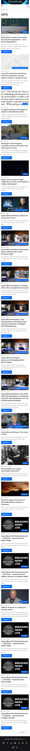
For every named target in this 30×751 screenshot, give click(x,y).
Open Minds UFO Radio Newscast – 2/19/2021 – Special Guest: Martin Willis (14, 538)
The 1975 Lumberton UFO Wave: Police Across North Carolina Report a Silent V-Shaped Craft (14, 75)
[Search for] (28, 6)
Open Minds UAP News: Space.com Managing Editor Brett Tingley (12, 360)
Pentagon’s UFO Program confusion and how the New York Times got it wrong (14, 145)
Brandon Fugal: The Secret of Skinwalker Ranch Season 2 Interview (13, 502)
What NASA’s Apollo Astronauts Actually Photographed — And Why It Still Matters (14, 39)
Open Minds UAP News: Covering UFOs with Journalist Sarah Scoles (15, 287)
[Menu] (2, 6)
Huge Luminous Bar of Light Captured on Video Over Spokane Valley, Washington (15, 181)
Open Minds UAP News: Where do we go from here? (14, 217)
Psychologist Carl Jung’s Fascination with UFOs (11, 470)
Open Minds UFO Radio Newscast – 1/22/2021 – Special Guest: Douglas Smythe (14, 715)
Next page (22, 732)
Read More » (6, 51)
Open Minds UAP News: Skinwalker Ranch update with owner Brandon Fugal (15, 251)
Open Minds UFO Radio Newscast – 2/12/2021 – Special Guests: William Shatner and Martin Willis (14, 574)
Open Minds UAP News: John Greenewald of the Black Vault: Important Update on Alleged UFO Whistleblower (14, 322)
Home (3, 9)
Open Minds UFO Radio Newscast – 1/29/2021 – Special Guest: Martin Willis (14, 679)
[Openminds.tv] (15, 2)
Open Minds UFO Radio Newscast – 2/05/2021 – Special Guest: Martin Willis (14, 643)
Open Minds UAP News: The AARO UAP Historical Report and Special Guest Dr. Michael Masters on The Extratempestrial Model (14, 397)
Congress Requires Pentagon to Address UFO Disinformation (14, 110)
